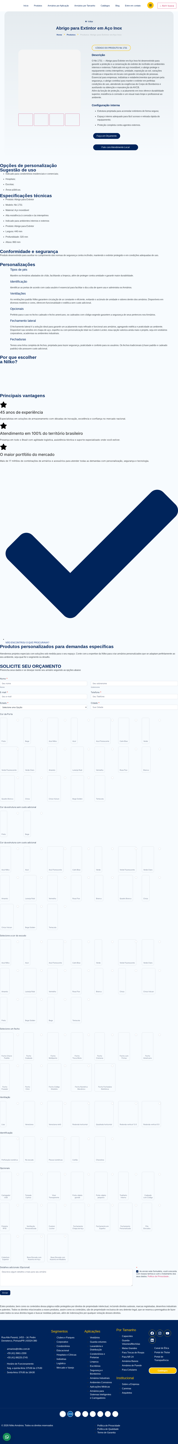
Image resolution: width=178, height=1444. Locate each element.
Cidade (95, 703)
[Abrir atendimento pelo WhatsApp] (7, 1437)
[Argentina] (78, 1414)
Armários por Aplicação (58, 5)
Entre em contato (133, 5)
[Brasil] (63, 1414)
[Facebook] (152, 1333)
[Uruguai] (115, 1414)
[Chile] (85, 1414)
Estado (4, 703)
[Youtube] (167, 1333)
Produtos (38, 5)
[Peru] (100, 1414)
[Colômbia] (108, 1414)
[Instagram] (159, 1333)
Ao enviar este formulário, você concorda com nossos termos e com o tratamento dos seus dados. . (156, 1273)
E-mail (4, 692)
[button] (89, 21)
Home (59, 35)
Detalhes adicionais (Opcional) (15, 1267)
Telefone (96, 692)
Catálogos (105, 5)
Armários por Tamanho (84, 5)
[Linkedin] (152, 1340)
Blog (117, 5)
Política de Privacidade (158, 1276)
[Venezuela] (93, 1414)
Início (26, 5)
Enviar (5, 1293)
